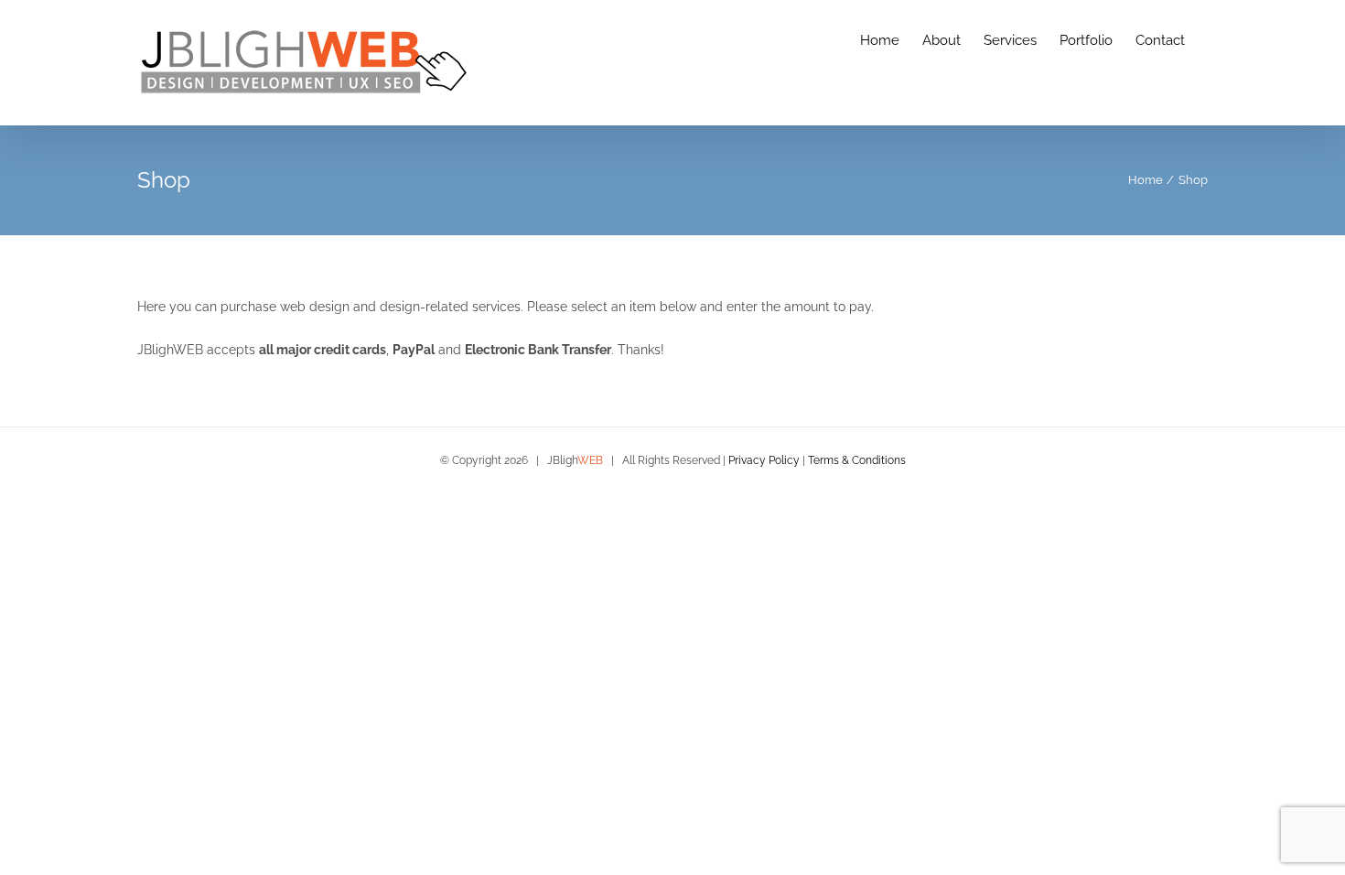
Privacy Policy (764, 460)
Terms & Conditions (857, 460)
